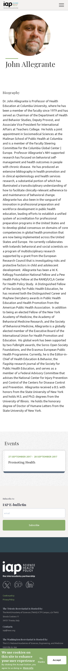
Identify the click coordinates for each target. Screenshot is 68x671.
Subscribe (34, 525)
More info (28, 668)
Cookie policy (8, 596)
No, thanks (41, 660)
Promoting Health (21, 462)
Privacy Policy (8, 600)
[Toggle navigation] (63, 5)
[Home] (10, 5)
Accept (57, 660)
